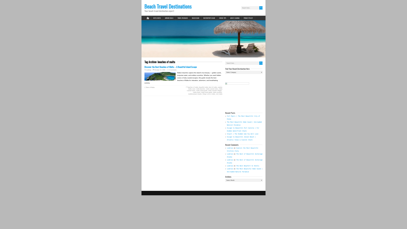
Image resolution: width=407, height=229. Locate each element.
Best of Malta (150, 87)
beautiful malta (203, 87)
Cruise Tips (222, 18)
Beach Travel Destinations (168, 6)
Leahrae (148, 70)
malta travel (196, 92)
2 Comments (173, 70)
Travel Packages (182, 18)
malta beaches (200, 89)
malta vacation (217, 92)
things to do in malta (209, 94)
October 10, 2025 (160, 70)
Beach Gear (195, 18)
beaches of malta (193, 87)
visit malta (219, 94)
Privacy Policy (248, 18)
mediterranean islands (195, 94)
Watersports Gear (209, 18)
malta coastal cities (212, 89)
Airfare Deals (169, 18)
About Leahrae (235, 18)
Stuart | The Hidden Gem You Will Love (242, 134)
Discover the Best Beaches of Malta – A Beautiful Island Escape (170, 66)
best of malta (213, 87)
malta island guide (201, 90)
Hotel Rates (157, 18)
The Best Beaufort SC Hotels (247, 166)
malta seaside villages (215, 90)
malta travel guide (206, 92)
